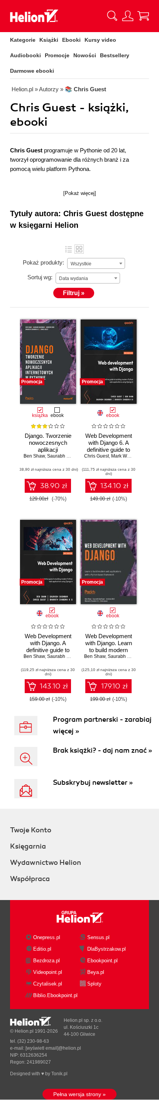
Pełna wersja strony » (79, 1094)
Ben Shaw (34, 456)
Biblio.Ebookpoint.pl (55, 995)
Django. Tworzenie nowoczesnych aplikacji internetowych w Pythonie (48, 449)
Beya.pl (95, 972)
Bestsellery (114, 55)
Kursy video (100, 40)
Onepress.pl (46, 937)
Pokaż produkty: (43, 262)
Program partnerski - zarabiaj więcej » (102, 725)
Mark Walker (124, 456)
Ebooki (71, 40)
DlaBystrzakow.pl (106, 949)
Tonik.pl (59, 1073)
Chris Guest (96, 456)
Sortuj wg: (39, 277)
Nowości (84, 55)
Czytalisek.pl (47, 984)
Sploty (94, 984)
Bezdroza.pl (46, 960)
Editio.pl (42, 949)
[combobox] (96, 263)
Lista (68, 249)
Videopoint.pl (47, 972)
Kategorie (23, 40)
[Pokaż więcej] (79, 193)
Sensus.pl (98, 937)
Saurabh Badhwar (66, 456)
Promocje (57, 55)
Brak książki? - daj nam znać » (102, 750)
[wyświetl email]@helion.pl (53, 1048)
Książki (48, 40)
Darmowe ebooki (32, 71)
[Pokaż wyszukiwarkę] (112, 16)
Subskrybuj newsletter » (93, 782)
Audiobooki (25, 55)
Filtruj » (74, 293)
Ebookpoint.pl (102, 960)
